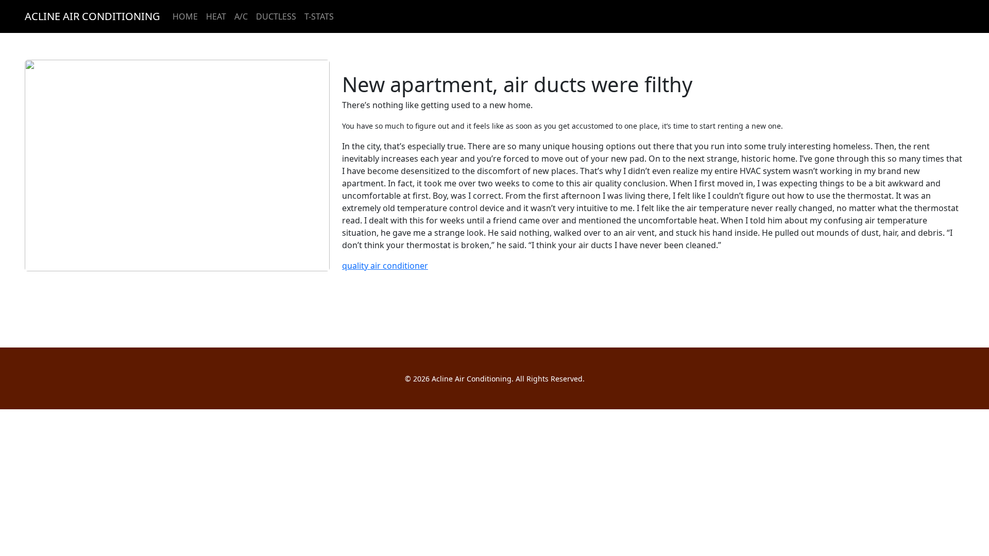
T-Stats (319, 16)
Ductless (276, 16)
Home (185, 16)
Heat (216, 16)
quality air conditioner (385, 265)
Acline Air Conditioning (92, 16)
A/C (241, 16)
